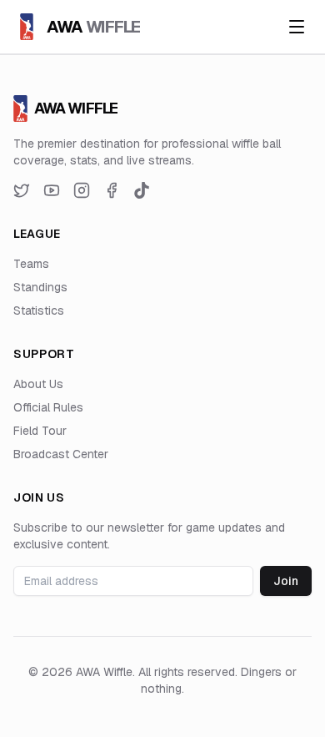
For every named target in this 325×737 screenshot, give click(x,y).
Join (285, 580)
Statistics (38, 310)
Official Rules (48, 407)
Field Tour (40, 430)
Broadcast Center (60, 454)
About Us (38, 383)
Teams (31, 263)
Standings (40, 287)
